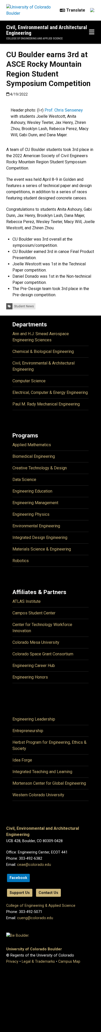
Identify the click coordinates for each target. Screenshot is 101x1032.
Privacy (12, 961)
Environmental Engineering (36, 525)
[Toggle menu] (92, 32)
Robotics (20, 560)
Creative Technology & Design (39, 468)
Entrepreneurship (27, 730)
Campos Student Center (33, 613)
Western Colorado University (38, 794)
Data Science (24, 479)
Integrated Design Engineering (39, 537)
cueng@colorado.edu (35, 918)
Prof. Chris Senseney (64, 110)
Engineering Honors (30, 677)
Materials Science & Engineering (41, 549)
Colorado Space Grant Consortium (42, 654)
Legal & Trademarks (38, 961)
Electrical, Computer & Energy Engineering (50, 392)
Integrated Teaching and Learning (42, 771)
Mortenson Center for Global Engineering (49, 783)
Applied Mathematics (31, 444)
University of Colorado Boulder (34, 949)
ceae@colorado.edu (34, 864)
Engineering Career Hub (33, 665)
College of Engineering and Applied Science (34, 38)
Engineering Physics (30, 514)
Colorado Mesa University (35, 642)
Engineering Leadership (33, 719)
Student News (24, 306)
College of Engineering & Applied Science (40, 905)
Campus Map (69, 961)
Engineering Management (35, 502)
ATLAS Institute (26, 601)
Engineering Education (32, 491)
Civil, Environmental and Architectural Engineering (46, 30)
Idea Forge (22, 760)
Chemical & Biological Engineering (43, 351)
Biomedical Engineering (33, 456)
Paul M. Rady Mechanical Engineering (46, 404)
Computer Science (29, 380)
